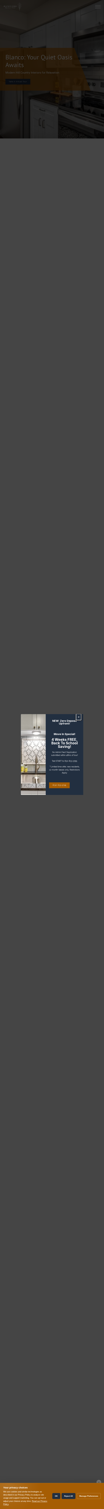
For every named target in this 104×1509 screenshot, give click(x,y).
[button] (78, 717)
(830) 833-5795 (59, 785)
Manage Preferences (88, 1496)
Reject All (68, 1496)
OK (56, 1496)
